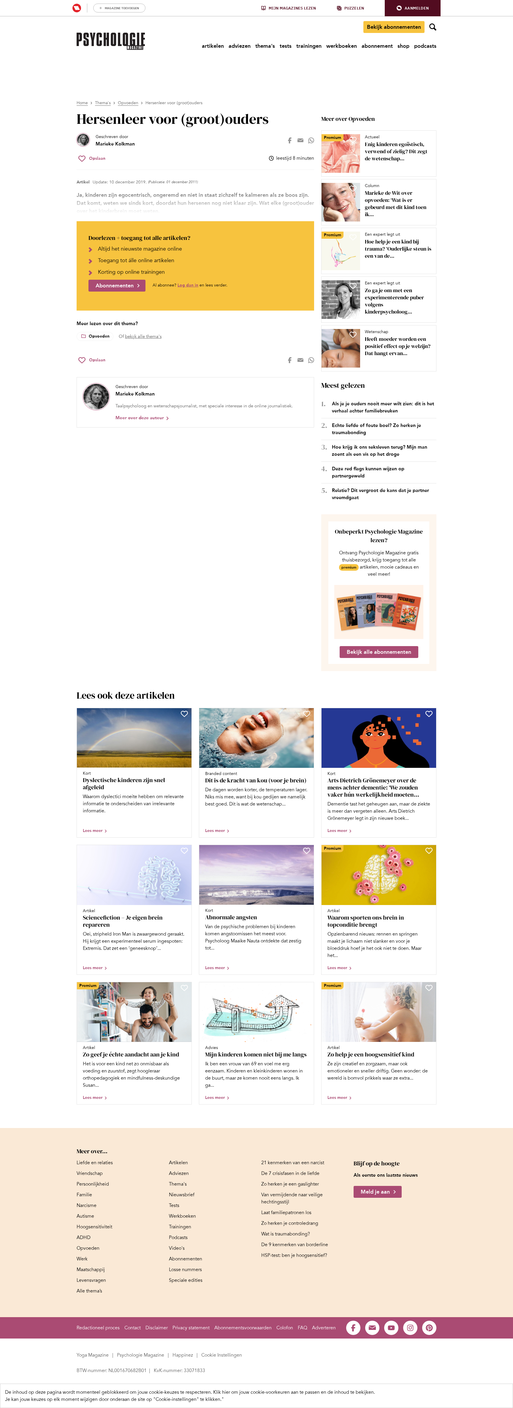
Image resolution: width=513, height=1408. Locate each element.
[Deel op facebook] (290, 140)
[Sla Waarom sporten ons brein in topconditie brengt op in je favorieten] (429, 851)
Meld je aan (375, 1192)
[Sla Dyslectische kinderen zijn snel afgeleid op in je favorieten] (184, 714)
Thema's (103, 102)
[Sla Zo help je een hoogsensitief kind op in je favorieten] (429, 988)
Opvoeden (128, 102)
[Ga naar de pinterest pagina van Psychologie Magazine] (429, 1328)
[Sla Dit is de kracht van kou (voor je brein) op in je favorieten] (306, 714)
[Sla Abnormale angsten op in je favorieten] (306, 851)
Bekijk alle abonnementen (379, 652)
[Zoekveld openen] (432, 27)
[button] (413, 8)
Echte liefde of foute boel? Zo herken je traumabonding (376, 429)
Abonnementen (115, 285)
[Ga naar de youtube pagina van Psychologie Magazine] (391, 1328)
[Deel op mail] (300, 140)
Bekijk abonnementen (394, 27)
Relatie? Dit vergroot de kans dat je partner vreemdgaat (380, 494)
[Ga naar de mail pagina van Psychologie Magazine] (372, 1328)
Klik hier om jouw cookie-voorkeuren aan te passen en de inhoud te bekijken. (294, 1392)
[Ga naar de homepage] (111, 41)
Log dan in (188, 285)
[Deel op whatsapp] (311, 140)
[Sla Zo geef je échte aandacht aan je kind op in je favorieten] (184, 988)
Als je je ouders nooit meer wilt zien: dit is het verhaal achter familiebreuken (383, 407)
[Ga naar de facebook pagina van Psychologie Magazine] (353, 1328)
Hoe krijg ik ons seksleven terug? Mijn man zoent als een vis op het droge (379, 450)
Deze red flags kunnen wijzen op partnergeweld (368, 472)
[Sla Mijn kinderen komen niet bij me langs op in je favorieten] (306, 988)
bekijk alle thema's (143, 336)
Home (82, 102)
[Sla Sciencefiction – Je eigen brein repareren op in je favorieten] (184, 851)
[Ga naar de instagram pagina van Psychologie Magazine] (410, 1328)
